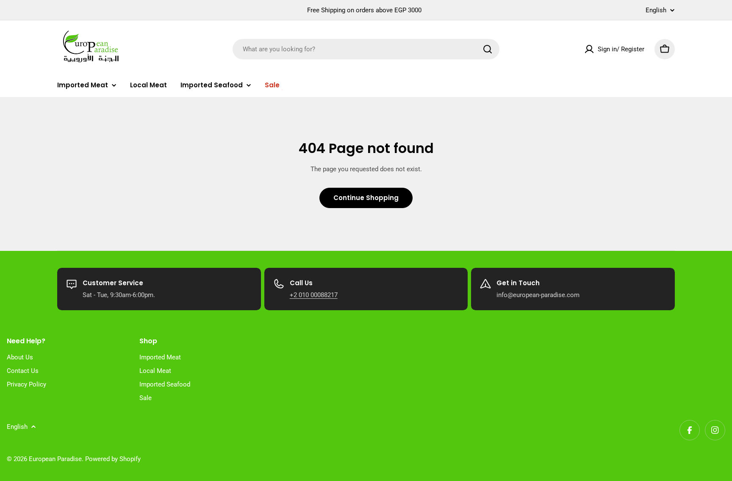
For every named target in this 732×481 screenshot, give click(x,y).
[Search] (487, 49)
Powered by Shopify (113, 459)
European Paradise (55, 459)
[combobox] (366, 49)
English (656, 10)
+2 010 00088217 (314, 295)
